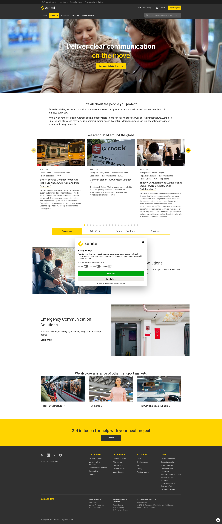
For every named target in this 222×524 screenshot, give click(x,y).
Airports (162, 173)
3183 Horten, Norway (120, 510)
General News (45, 173)
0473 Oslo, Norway (95, 507)
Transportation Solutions (94, 2)
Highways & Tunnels (148, 176)
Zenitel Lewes (142, 503)
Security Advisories (168, 489)
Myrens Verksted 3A (96, 505)
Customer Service (119, 459)
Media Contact (118, 472)
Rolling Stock (145, 179)
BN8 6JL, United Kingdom (146, 507)
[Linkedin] (48, 455)
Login (139, 459)
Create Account (142, 462)
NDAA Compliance (167, 465)
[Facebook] (42, 455)
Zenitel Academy (143, 472)
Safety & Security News (99, 173)
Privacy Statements (168, 459)
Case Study (94, 176)
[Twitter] (54, 455)
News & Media (88, 15)
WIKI (138, 465)
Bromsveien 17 (118, 507)
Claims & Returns (119, 469)
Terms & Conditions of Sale (171, 474)
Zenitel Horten (118, 505)
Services (75, 15)
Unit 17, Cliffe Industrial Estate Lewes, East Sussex (155, 505)
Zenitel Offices (118, 465)
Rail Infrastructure (47, 176)
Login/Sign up (175, 8)
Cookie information (168, 462)
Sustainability (94, 471)
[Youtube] (60, 455)
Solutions (54, 15)
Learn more (46, 339)
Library (139, 469)
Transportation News (62, 173)
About (44, 15)
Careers (92, 474)
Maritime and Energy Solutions (71, 2)
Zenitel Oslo (93, 503)
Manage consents (218, 520)
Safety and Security (49, 2)
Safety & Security (95, 459)
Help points (164, 179)
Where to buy (117, 462)
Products (65, 15)
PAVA (59, 176)
